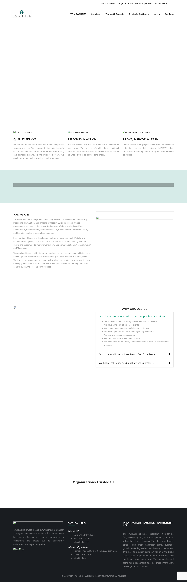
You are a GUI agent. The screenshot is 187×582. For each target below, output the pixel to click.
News (157, 14)
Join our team (160, 3)
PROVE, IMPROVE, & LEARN (140, 139)
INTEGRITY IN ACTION (82, 139)
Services (95, 14)
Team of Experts (114, 14)
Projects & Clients (139, 14)
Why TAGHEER (78, 14)
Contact (169, 14)
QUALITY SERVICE (25, 139)
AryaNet (122, 576)
